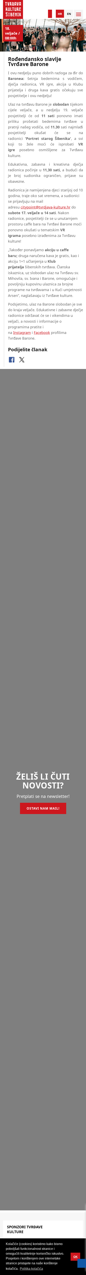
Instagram (22, 332)
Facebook (42, 332)
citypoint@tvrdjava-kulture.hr (45, 207)
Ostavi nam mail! (43, 808)
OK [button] (75, 1256)
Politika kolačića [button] (31, 1268)
